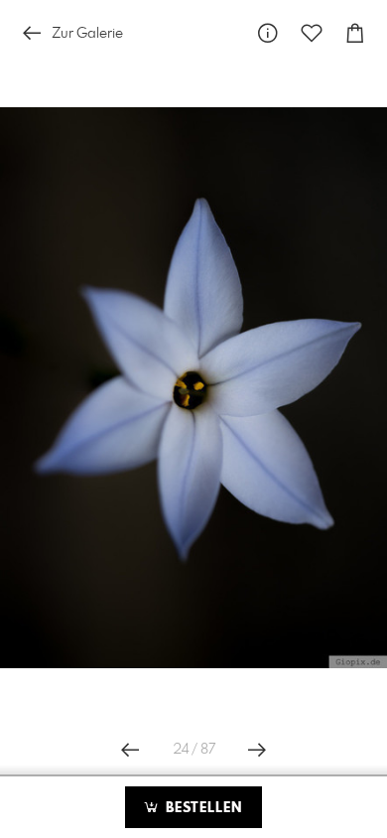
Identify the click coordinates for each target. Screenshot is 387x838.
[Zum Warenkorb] (355, 33)
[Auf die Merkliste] (311, 33)
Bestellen (201, 808)
